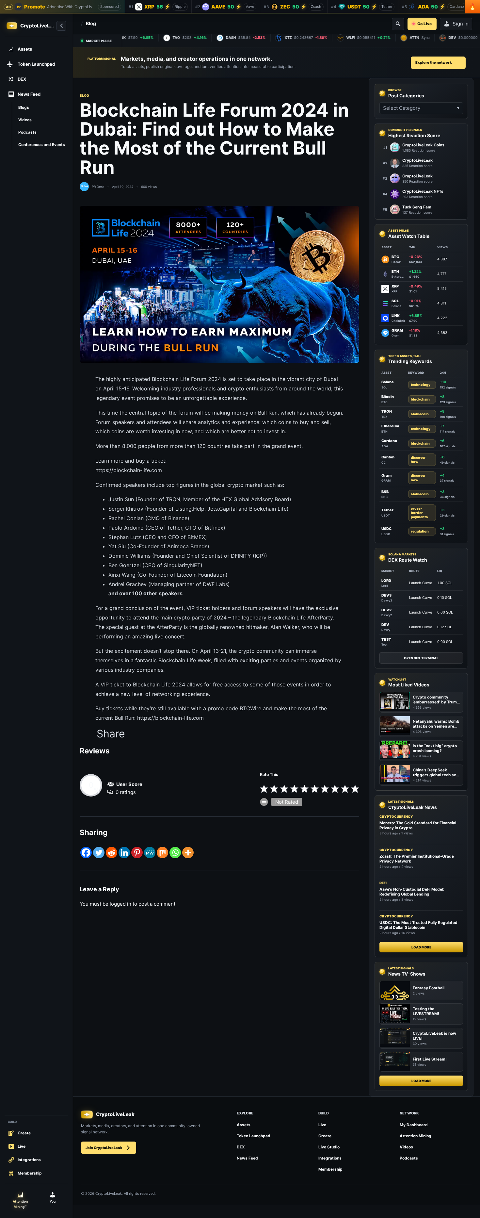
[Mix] (162, 852)
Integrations (330, 1158)
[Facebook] (86, 852)
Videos (406, 1146)
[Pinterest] (137, 852)
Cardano (389, 440)
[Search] (398, 24)
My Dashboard (414, 1124)
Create (324, 1135)
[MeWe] (149, 852)
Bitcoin (387, 396)
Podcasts (409, 1158)
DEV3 (386, 595)
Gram (386, 475)
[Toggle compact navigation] (61, 26)
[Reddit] (111, 852)
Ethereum (390, 426)
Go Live (424, 23)
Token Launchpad (253, 1135)
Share (111, 734)
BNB (385, 491)
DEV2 (386, 610)
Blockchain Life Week (184, 660)
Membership (330, 1169)
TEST (386, 639)
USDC (386, 528)
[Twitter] (98, 852)
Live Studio (329, 1146)
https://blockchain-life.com (128, 470)
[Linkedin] (124, 852)
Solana (387, 382)
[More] (188, 852)
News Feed (247, 1158)
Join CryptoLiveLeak (104, 1147)
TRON (386, 411)
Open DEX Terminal (421, 658)
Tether (387, 510)
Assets (243, 1124)
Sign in (461, 24)
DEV (385, 624)
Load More (421, 947)
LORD (386, 580)
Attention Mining (415, 1135)
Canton (387, 457)
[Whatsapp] (175, 852)
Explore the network (433, 62)
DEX (241, 1146)
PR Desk (98, 187)
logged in (120, 904)
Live (322, 1124)
